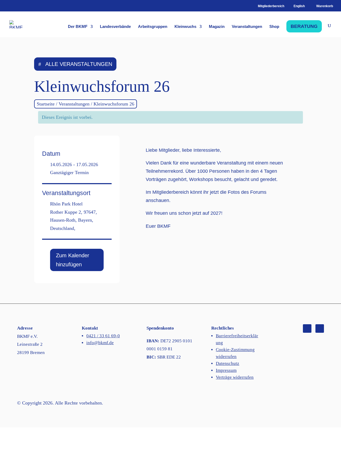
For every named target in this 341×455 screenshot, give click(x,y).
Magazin (217, 27)
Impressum (226, 370)
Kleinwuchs (185, 27)
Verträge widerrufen (235, 377)
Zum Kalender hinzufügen (72, 259)
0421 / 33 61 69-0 (103, 335)
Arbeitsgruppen (152, 27)
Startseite (46, 104)
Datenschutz (227, 363)
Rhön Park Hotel (66, 204)
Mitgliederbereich (271, 6)
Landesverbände (115, 27)
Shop (274, 27)
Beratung (304, 26)
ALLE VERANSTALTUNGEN (78, 64)
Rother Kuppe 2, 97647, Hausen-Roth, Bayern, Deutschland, (73, 220)
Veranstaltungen (247, 27)
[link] (321, 6)
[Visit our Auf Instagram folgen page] (319, 328)
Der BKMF (77, 27)
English (299, 6)
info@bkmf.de (100, 342)
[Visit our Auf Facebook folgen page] (307, 328)
